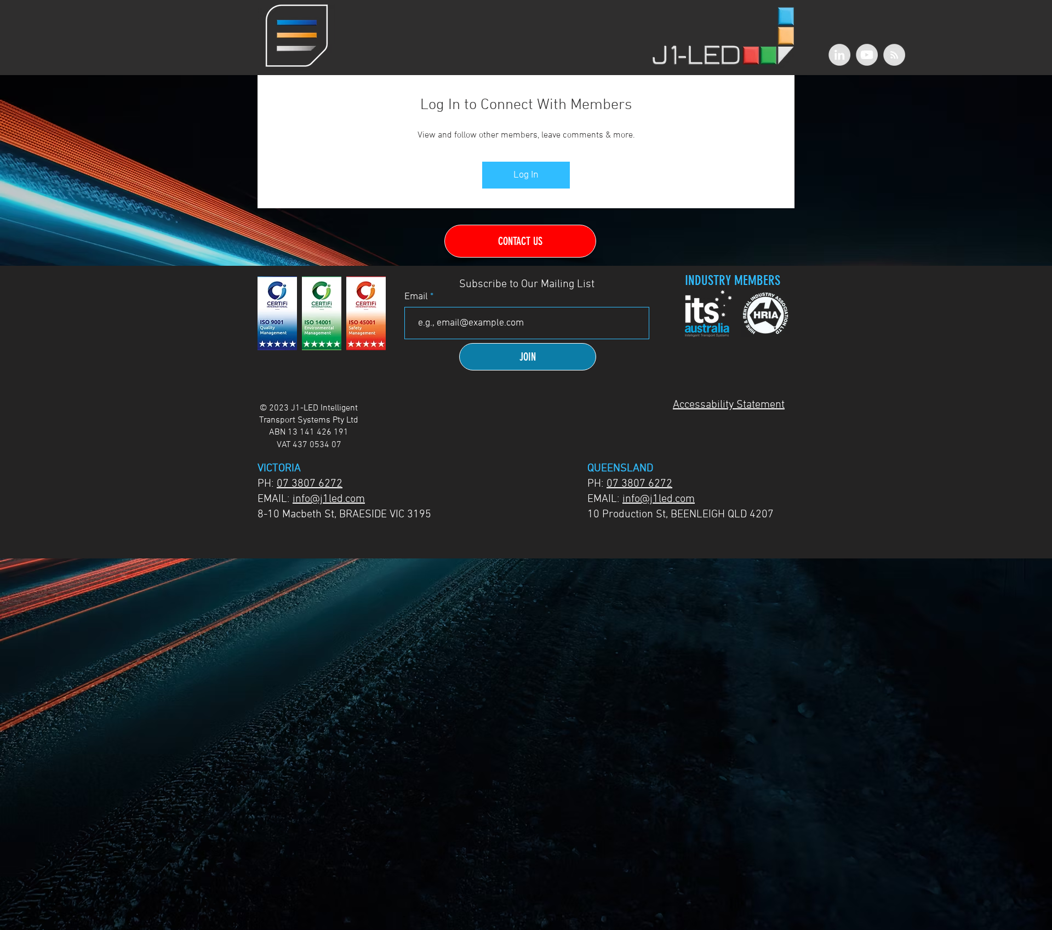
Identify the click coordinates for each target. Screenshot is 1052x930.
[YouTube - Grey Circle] (867, 55)
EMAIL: (275, 499)
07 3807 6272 (309, 483)
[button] (297, 35)
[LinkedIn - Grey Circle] (839, 55)
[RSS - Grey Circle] (894, 55)
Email (417, 297)
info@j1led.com (329, 499)
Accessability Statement (729, 405)
